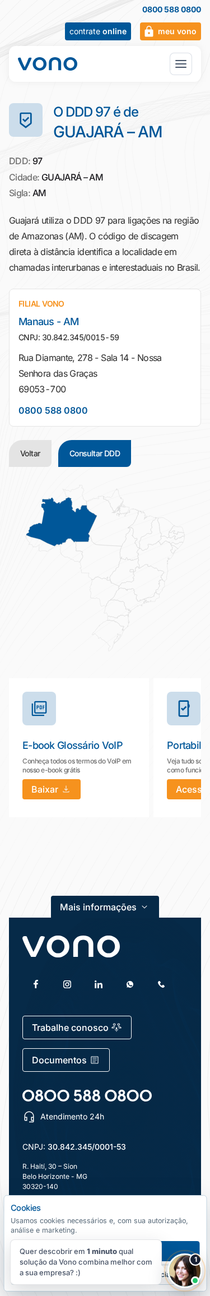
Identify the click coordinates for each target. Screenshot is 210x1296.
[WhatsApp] (129, 984)
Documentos (59, 1060)
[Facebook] (35, 984)
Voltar (30, 453)
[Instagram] (67, 984)
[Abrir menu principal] (181, 64)
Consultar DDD (94, 453)
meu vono (177, 31)
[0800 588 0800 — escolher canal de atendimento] (87, 1095)
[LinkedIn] (98, 984)
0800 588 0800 (171, 9)
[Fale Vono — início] (47, 64)
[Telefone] (161, 984)
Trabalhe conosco (70, 1027)
